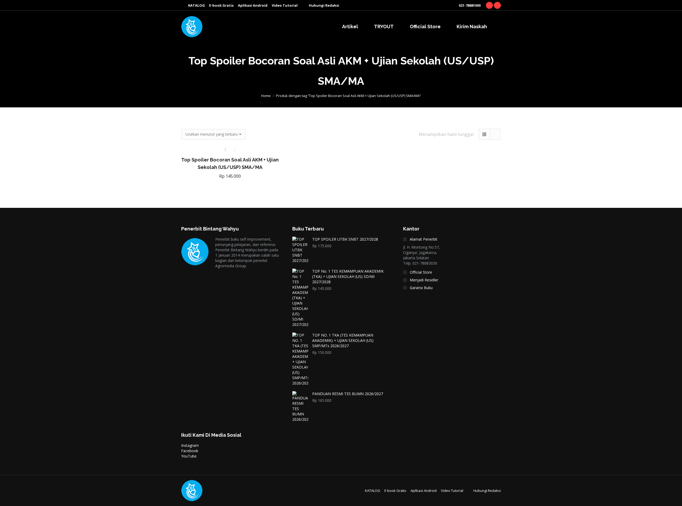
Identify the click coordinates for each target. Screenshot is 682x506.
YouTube (189, 456)
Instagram (190, 445)
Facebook (189, 450)
